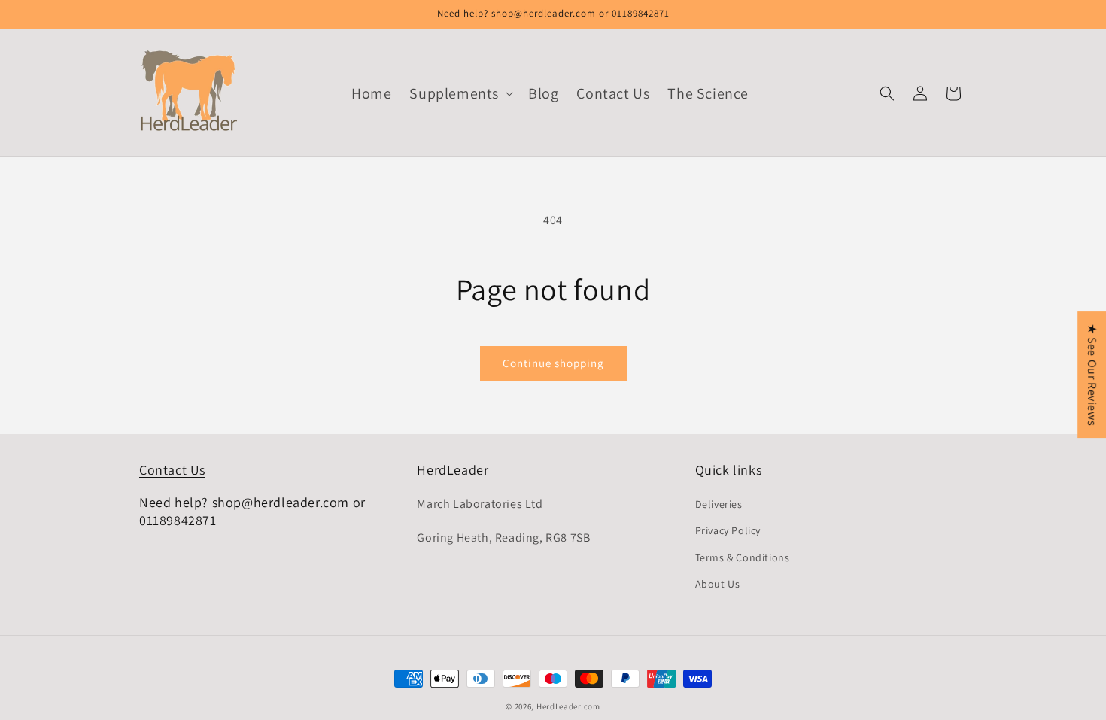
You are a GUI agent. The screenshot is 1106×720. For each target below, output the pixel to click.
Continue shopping (553, 363)
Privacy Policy (728, 530)
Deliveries (719, 504)
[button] (459, 93)
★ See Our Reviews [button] (1092, 375)
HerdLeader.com (568, 706)
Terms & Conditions (742, 557)
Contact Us (172, 469)
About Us (717, 584)
